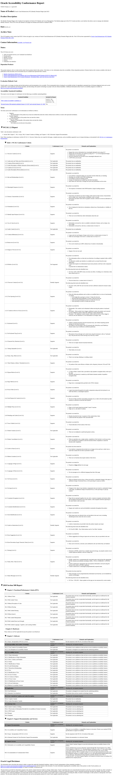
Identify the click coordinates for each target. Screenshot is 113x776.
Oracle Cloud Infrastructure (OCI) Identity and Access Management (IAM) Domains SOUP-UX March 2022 (30, 75)
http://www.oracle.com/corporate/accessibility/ (12, 88)
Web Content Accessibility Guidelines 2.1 (11, 100)
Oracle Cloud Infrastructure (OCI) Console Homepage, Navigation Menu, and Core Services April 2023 (29, 77)
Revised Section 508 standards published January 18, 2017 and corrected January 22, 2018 (23, 104)
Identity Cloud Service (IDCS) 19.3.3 (13, 74)
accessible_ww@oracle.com (24, 42)
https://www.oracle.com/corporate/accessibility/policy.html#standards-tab (18, 766)
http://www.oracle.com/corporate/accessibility (12, 767)
